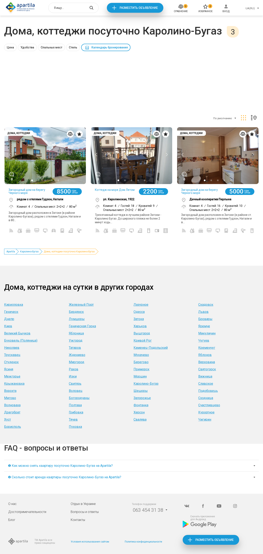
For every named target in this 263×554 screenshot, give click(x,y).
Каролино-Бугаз (29, 251)
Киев (8, 326)
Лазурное (141, 305)
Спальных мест (51, 47)
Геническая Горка (82, 326)
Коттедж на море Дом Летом (115, 189)
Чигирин (204, 419)
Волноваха (12, 405)
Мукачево (141, 355)
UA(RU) (250, 8)
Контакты (78, 520)
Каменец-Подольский (151, 348)
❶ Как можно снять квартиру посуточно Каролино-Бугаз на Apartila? (60, 466)
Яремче (204, 326)
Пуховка (75, 427)
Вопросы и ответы (85, 512)
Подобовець (208, 391)
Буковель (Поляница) (20, 340)
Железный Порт (81, 305)
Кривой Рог (143, 340)
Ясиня (8, 369)
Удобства (27, 47)
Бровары (205, 319)
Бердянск (76, 312)
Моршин (140, 376)
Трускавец (12, 355)
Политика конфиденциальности (143, 541)
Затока (139, 319)
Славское (205, 384)
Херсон (139, 412)
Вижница (205, 376)
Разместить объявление (139, 7)
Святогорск (207, 369)
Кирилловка (13, 305)
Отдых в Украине (83, 504)
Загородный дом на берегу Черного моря (27, 191)
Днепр (9, 319)
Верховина (206, 362)
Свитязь (75, 384)
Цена (10, 47)
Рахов (73, 369)
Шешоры (141, 391)
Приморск (141, 369)
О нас (12, 504)
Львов (203, 312)
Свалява (140, 419)
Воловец (75, 391)
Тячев (73, 419)
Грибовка (76, 412)
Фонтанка (141, 405)
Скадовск (205, 305)
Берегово (141, 362)
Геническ (11, 312)
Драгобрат (12, 412)
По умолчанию (222, 118)
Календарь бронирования (109, 47)
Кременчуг (206, 348)
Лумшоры (77, 319)
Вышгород (142, 333)
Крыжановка (14, 384)
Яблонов (205, 355)
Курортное (206, 412)
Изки (73, 376)
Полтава (75, 405)
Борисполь (12, 427)
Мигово (10, 398)
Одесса (139, 312)
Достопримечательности (27, 512)
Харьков (140, 326)
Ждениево (77, 355)
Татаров (75, 348)
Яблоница (76, 333)
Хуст (7, 419)
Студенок (11, 362)
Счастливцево (209, 405)
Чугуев (203, 340)
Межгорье (12, 376)
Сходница (205, 398)
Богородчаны (79, 398)
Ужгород (75, 340)
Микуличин (207, 333)
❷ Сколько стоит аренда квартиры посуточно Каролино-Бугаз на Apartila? (64, 477)
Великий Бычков (17, 333)
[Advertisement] (131, 82)
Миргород (76, 362)
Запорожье (142, 398)
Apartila (10, 251)
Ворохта (10, 391)
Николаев (11, 348)
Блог (11, 520)
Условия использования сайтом (90, 541)
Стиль (73, 47)
